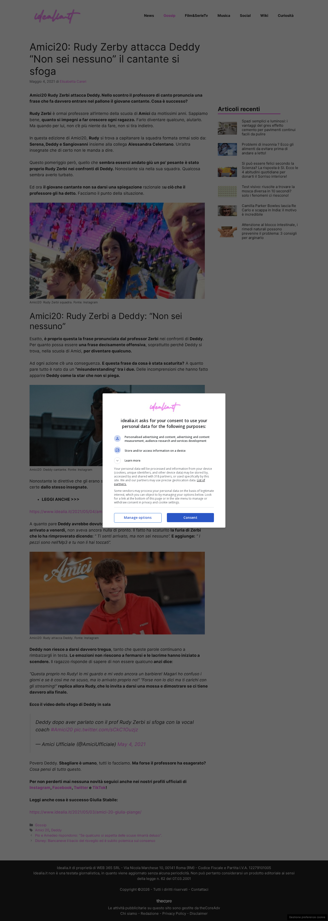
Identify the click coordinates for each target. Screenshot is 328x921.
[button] (164, 460)
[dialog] (164, 460)
